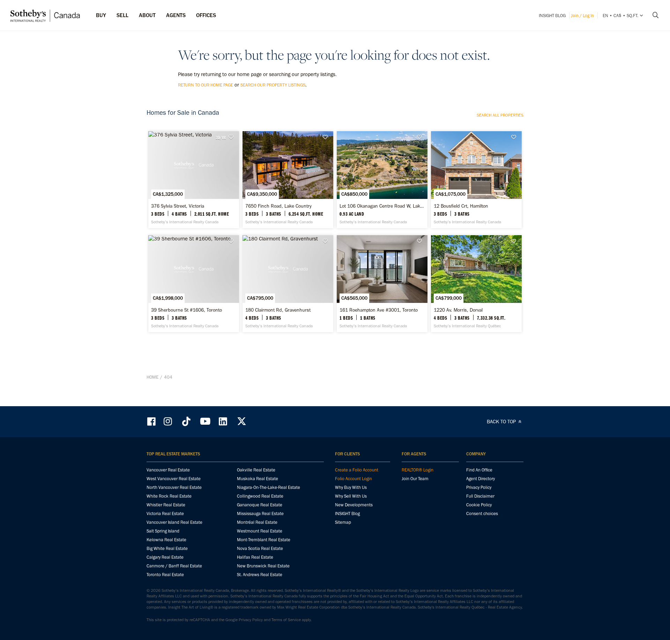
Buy (101, 15)
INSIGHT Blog (552, 15)
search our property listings (272, 85)
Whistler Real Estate (166, 504)
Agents (176, 15)
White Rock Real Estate (169, 496)
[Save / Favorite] (233, 137)
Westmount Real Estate (259, 531)
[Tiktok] (186, 421)
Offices (206, 15)
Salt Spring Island (163, 531)
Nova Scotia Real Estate (260, 548)
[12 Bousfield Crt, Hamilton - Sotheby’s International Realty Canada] (476, 179)
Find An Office (479, 469)
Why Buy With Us (351, 487)
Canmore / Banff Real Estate (174, 565)
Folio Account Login (353, 478)
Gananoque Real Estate (259, 504)
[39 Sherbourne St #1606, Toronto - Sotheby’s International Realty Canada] (193, 283)
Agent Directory (480, 478)
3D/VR (221, 137)
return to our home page (205, 85)
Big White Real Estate (167, 548)
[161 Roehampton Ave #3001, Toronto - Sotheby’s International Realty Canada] (382, 283)
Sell (122, 15)
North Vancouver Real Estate (174, 487)
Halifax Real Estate (255, 557)
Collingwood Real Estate (260, 496)
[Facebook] (152, 421)
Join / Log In (582, 15)
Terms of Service (286, 619)
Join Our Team (415, 478)
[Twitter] (241, 421)
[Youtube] (204, 421)
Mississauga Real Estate (260, 513)
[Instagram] (168, 421)
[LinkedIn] (223, 421)
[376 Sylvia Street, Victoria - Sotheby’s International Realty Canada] (193, 179)
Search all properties (500, 115)
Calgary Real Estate (165, 557)
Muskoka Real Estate (257, 478)
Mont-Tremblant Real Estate (263, 539)
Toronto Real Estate (165, 574)
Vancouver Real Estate (168, 469)
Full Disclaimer (480, 496)
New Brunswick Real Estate (263, 565)
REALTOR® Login (417, 469)
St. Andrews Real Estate (259, 574)
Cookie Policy (479, 504)
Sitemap (343, 522)
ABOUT (147, 15)
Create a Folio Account (356, 469)
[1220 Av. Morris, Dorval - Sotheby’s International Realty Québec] (476, 283)
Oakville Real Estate (256, 469)
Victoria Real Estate (165, 513)
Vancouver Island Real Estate (174, 522)
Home (152, 377)
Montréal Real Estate (257, 522)
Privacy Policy (478, 487)
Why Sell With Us (351, 496)
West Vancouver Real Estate (174, 478)
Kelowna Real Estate (166, 539)
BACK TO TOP (502, 421)
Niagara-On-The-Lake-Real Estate (268, 487)
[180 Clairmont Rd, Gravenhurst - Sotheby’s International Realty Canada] (288, 283)
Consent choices (482, 513)
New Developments (354, 504)
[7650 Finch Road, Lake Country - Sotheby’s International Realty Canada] (288, 179)
